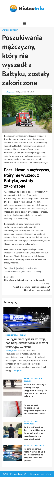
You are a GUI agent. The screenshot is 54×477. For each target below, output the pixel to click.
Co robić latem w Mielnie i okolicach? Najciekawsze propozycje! (31, 287)
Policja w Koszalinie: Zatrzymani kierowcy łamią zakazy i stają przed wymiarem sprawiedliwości (12, 430)
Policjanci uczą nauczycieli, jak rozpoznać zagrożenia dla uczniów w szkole (12, 409)
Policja (23, 335)
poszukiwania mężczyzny (15, 271)
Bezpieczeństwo (12, 335)
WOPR (29, 271)
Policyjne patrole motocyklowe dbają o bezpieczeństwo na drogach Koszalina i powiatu (12, 453)
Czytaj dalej (17, 370)
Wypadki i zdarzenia (10, 30)
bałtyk (12, 268)
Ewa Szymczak (9, 92)
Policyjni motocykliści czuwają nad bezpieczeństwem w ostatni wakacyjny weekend (27, 319)
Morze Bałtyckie (31, 268)
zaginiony (37, 271)
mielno (20, 268)
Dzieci (41, 378)
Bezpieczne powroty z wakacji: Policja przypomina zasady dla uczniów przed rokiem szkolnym (12, 388)
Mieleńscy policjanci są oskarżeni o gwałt (24, 278)
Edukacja (27, 381)
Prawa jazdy (29, 424)
